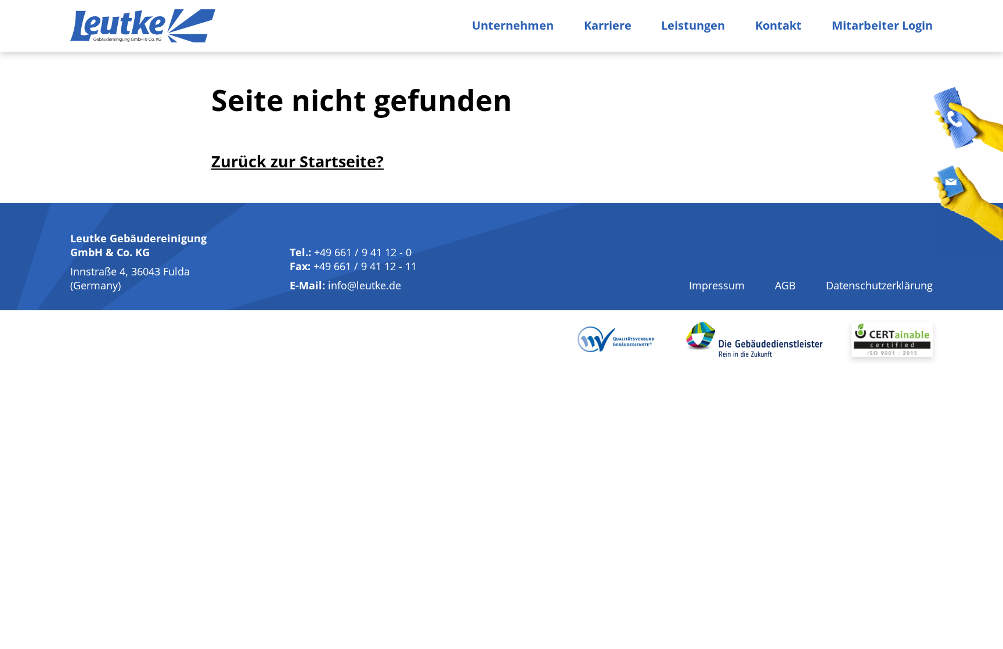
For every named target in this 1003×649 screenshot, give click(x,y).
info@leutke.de (364, 285)
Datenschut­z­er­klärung (879, 285)
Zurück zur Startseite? (297, 161)
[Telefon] (968, 123)
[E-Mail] (968, 211)
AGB (785, 285)
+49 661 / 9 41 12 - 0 (363, 252)
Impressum (717, 285)
